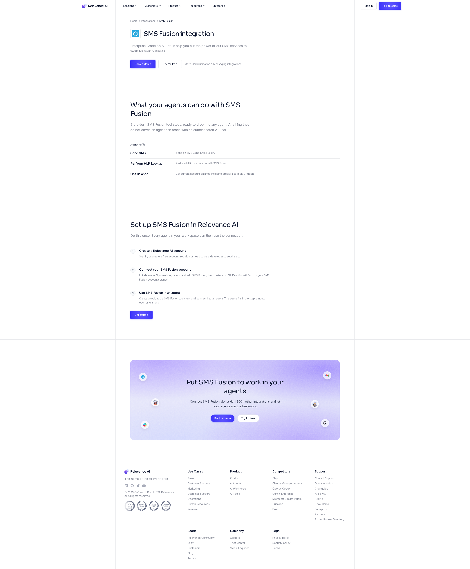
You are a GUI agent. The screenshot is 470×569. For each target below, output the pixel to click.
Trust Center (237, 542)
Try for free (170, 64)
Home (134, 20)
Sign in (369, 5)
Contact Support (325, 478)
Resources (195, 5)
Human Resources (199, 504)
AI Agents (235, 483)
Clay (275, 478)
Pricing (319, 498)
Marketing (194, 488)
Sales (191, 478)
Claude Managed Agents (287, 483)
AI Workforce (238, 488)
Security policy (281, 542)
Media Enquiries (239, 548)
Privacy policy (281, 537)
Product (173, 5)
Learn (191, 542)
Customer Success (199, 483)
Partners (320, 514)
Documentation (324, 483)
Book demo (322, 504)
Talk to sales (390, 5)
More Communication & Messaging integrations (213, 64)
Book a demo (143, 64)
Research (193, 509)
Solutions (128, 5)
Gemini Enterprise (283, 493)
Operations (194, 498)
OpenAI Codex (281, 488)
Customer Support (199, 493)
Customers (151, 5)
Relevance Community (201, 537)
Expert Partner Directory (329, 519)
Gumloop (277, 504)
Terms (276, 548)
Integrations (148, 20)
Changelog (321, 488)
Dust (275, 509)
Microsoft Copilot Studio (287, 498)
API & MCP (321, 493)
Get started (141, 314)
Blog (190, 553)
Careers (235, 537)
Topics (192, 558)
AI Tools (235, 493)
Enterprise (219, 5)
